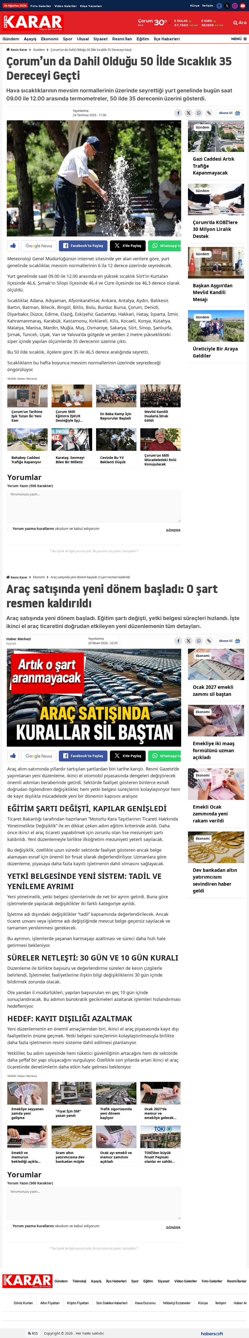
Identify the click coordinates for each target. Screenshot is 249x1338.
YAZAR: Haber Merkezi (22, 378)
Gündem (10, 39)
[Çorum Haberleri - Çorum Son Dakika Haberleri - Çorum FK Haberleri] (27, 1280)
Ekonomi (49, 39)
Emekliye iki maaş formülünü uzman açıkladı (213, 750)
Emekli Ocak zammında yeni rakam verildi (210, 814)
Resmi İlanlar (237, 1281)
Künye (195, 5)
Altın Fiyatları (50, 1303)
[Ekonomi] (216, 664)
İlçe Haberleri (167, 39)
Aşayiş (30, 39)
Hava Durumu (145, 1303)
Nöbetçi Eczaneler (177, 1303)
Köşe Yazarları (91, 6)
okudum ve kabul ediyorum (56, 528)
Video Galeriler (65, 6)
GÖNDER (173, 530)
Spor (67, 39)
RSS (34, 1333)
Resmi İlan (122, 39)
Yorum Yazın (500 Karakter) (30, 485)
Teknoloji (79, 1281)
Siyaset (100, 39)
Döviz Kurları (23, 1303)
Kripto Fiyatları (78, 1303)
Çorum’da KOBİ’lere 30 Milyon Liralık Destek (215, 229)
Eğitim (143, 39)
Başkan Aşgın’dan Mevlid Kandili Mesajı (212, 292)
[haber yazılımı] (212, 1333)
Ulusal (83, 39)
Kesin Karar (18, 50)
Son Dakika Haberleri (111, 1303)
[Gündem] (216, 136)
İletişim (207, 5)
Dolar (182, 20)
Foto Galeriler (40, 6)
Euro (208, 20)
